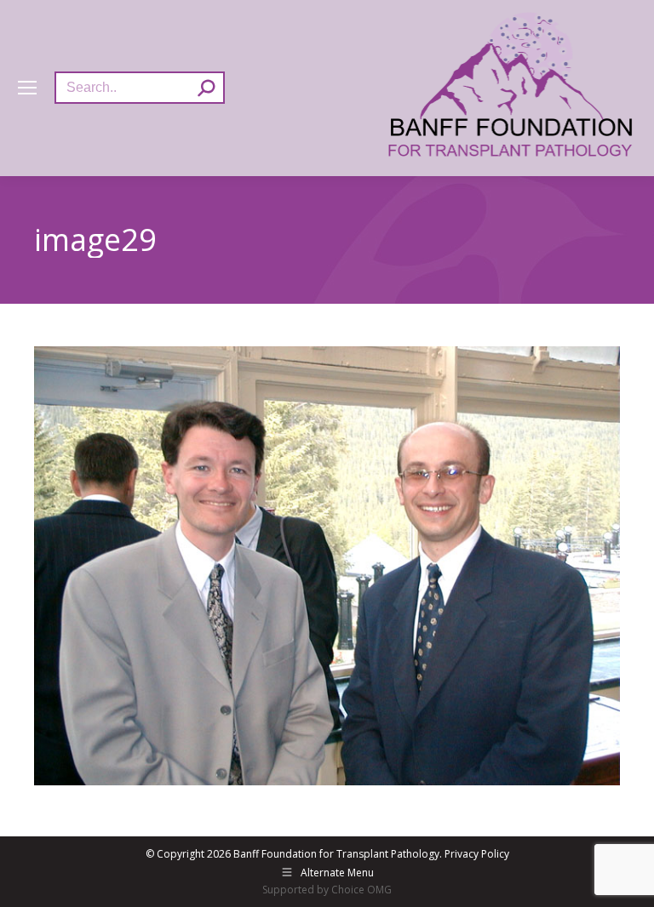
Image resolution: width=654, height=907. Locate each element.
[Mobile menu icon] (27, 87)
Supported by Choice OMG (327, 889)
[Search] (206, 87)
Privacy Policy (477, 854)
